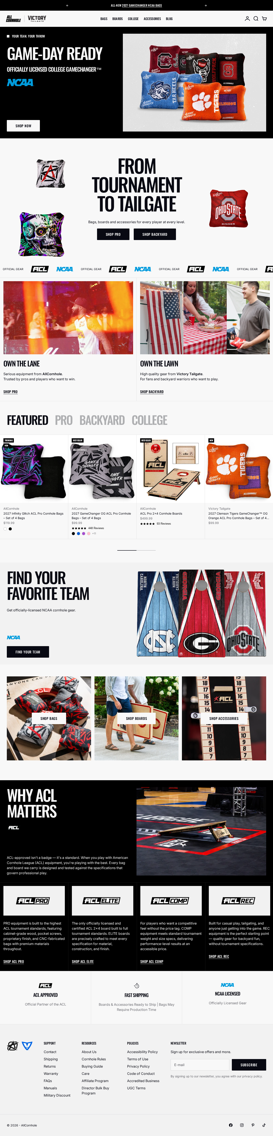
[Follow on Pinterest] (253, 1125)
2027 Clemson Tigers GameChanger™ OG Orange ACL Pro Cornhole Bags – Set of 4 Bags (237, 516)
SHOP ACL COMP (151, 961)
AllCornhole (11, 508)
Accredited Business (143, 1081)
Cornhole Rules (94, 1059)
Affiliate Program (95, 1081)
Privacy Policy (138, 1066)
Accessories (152, 18)
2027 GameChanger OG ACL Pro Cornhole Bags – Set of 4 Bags (101, 516)
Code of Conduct (141, 1073)
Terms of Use (137, 1059)
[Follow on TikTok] (264, 1125)
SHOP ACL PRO (13, 961)
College (133, 18)
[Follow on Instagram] (242, 1125)
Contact (50, 1052)
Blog (169, 18)
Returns (50, 1066)
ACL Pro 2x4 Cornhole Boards (161, 513)
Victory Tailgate (219, 508)
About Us (89, 1052)
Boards (117, 18)
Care (85, 1073)
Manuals (50, 1088)
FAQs (48, 1081)
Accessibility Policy (142, 1052)
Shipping (51, 1059)
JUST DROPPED (143, 7)
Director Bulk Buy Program (95, 1090)
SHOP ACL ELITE (83, 961)
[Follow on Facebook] (231, 1125)
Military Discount (57, 1095)
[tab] (27, 419)
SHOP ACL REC (219, 956)
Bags (103, 18)
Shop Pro (10, 391)
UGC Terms (136, 1088)
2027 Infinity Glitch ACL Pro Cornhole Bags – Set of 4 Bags (33, 516)
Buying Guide (92, 1066)
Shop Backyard (152, 391)
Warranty (51, 1073)
